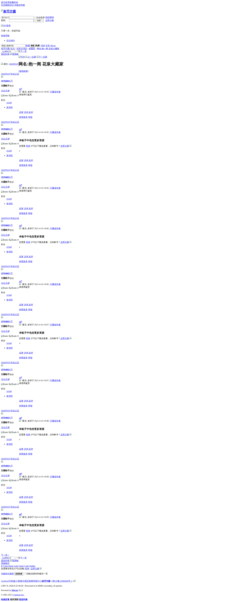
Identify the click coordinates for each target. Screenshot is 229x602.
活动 (43, 45)
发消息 (9, 107)
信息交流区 (22, 48)
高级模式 (5, 563)
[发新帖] (14, 54)
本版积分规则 (7, 574)
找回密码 (49, 17)
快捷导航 (5, 35)
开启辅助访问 (7, 5)
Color (5, 566)
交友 (48, 45)
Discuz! (15, 590)
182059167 (14, 64)
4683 (7, 81)
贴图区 (32, 48)
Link (16, 566)
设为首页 (5, 2)
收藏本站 (14, 2)
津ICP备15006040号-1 (62, 581)
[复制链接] (23, 71)
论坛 (10, 40)
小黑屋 (19, 581)
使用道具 (23, 117)
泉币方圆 (5, 48)
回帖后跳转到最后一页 (37, 574)
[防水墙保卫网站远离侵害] (75, 581)
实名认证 (15, 74)
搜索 (28, 45)
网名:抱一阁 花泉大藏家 (48, 48)
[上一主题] (30, 57)
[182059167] (2, 64)
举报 (30, 117)
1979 (3, 81)
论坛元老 (5, 91)
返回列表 (5, 54)
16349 (9, 103)
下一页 (23, 51)
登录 (28, 146)
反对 (31, 112)
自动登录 (40, 17)
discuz (53, 45)
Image (11, 566)
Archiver (4, 581)
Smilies (32, 566)
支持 (26, 112)
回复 (21, 112)
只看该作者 (55, 92)
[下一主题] (42, 57)
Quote (21, 566)
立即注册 (49, 20)
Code (26, 566)
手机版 (12, 581)
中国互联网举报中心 (31, 581)
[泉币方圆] (8, 11)
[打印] (22, 57)
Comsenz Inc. (18, 595)
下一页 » (5, 555)
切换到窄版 (19, 5)
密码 (3, 20)
